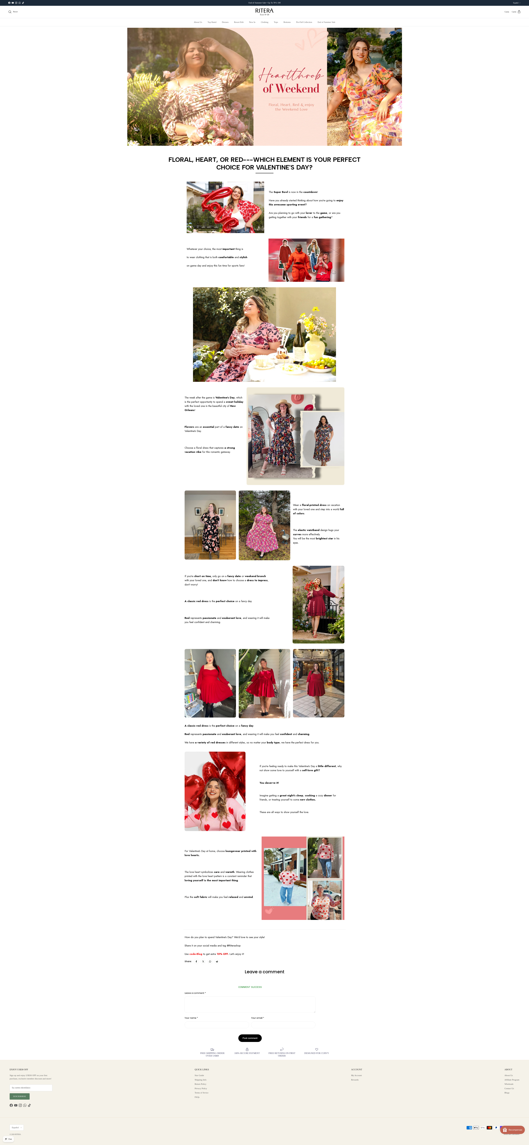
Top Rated (212, 22)
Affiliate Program (511, 1080)
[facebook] (196, 961)
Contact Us (509, 1088)
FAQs (197, 1097)
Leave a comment (195, 993)
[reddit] (217, 961)
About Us (198, 22)
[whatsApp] (210, 961)
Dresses (225, 22)
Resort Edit (239, 22)
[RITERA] (264, 12)
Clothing (264, 22)
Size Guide (199, 1075)
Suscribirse (19, 1096)
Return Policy (200, 1084)
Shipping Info (201, 1080)
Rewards (355, 1080)
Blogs (506, 1093)
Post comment (250, 1038)
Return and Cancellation (511, 1134)
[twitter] (203, 961)
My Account (356, 1075)
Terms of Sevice (201, 1093)
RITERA (18, 1134)
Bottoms (287, 22)
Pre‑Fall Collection (304, 22)
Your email (257, 1018)
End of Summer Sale (326, 22)
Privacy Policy (201, 1088)
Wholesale (508, 1084)
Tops (276, 22)
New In (252, 22)
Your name (191, 1018)
